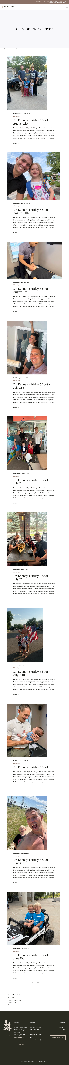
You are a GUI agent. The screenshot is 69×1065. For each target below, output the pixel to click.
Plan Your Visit (12, 1002)
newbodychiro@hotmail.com (39, 1040)
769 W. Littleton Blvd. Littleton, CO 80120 (57, 2)
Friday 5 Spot (16, 116)
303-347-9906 (53, 1)
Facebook (62, 1027)
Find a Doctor (11, 1005)
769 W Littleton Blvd (20, 1027)
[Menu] (66, 7)
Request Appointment (14, 998)
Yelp (64, 1030)
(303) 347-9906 (37, 1035)
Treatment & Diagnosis (14, 1000)
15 (38, 982)
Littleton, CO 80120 (20, 1035)
